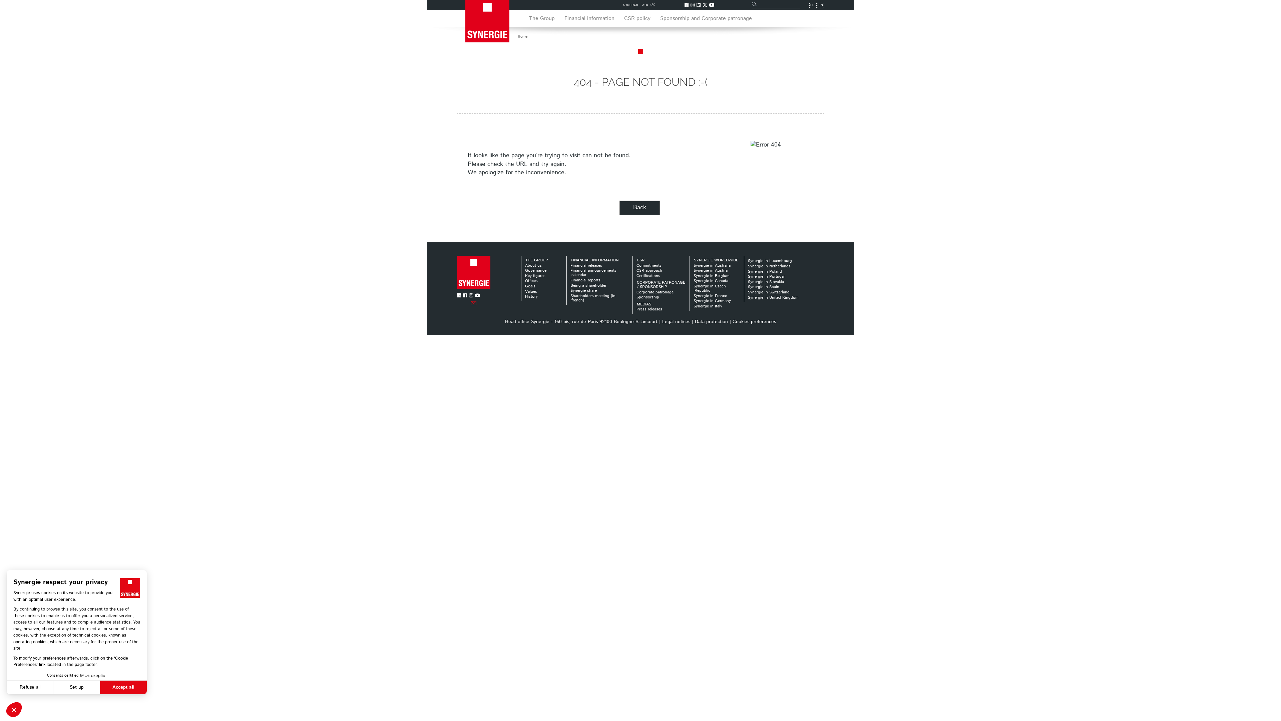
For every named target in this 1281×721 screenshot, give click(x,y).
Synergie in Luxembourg (770, 261)
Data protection (711, 321)
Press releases (649, 309)
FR (812, 5)
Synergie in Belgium (712, 276)
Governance (535, 270)
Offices (531, 281)
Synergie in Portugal (766, 276)
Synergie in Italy (708, 306)
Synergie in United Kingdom (773, 297)
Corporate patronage (655, 292)
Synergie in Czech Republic (710, 288)
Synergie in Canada (711, 281)
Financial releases (586, 265)
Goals (530, 286)
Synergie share (583, 290)
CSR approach (649, 270)
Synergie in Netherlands (769, 266)
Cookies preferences (754, 321)
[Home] (473, 272)
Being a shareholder (588, 285)
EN (821, 5)
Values (531, 291)
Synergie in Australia (712, 265)
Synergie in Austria (711, 270)
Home (522, 36)
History (531, 296)
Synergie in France (710, 296)
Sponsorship (647, 297)
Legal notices (676, 321)
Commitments (649, 265)
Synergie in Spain (763, 287)
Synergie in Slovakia (766, 282)
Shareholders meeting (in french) (592, 298)
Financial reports (585, 280)
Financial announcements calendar (593, 273)
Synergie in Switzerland (769, 292)
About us (533, 265)
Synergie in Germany (712, 301)
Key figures (535, 276)
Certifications (648, 276)
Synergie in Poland (765, 271)
